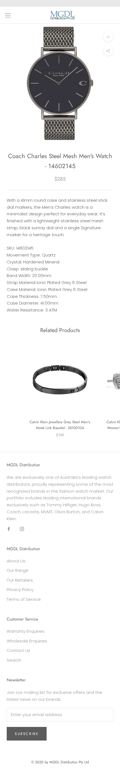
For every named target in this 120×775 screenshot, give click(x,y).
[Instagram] (22, 528)
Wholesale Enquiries (27, 641)
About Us (16, 561)
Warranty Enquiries (25, 631)
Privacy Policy (20, 589)
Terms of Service (24, 599)
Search (14, 660)
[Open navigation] (8, 15)
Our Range (17, 570)
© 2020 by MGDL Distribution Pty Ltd (60, 762)
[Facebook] (9, 528)
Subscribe (27, 733)
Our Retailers (20, 580)
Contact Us (18, 650)
